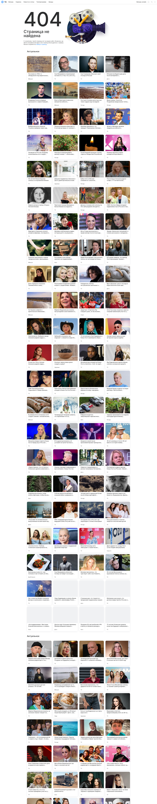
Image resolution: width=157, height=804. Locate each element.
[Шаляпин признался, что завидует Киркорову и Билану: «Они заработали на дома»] (91, 120)
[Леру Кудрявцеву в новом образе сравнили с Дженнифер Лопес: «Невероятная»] (65, 592)
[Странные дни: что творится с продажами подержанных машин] (91, 592)
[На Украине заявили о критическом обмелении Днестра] (39, 304)
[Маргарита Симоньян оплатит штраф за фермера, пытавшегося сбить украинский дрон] (39, 225)
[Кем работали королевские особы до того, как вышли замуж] (91, 697)
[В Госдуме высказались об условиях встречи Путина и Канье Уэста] (65, 435)
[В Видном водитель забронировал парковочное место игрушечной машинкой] (91, 409)
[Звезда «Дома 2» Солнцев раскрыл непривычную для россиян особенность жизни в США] (91, 671)
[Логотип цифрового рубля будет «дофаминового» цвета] (91, 723)
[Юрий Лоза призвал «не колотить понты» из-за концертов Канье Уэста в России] (91, 252)
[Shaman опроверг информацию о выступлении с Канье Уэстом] (65, 461)
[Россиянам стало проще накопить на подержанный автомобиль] (65, 252)
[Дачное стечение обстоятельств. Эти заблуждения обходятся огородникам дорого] (91, 199)
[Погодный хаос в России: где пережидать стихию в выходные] (91, 514)
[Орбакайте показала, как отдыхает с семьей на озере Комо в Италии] (65, 330)
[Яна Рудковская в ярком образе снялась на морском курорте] (117, 356)
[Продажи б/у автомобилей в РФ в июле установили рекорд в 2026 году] (91, 619)
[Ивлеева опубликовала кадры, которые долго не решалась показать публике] (65, 225)
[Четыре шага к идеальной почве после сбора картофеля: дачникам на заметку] (91, 488)
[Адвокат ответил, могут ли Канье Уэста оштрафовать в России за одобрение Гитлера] (65, 645)
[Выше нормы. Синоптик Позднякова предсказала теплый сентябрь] (117, 94)
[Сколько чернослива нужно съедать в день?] (65, 356)
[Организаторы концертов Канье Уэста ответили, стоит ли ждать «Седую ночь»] (91, 356)
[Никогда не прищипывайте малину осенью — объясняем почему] (65, 147)
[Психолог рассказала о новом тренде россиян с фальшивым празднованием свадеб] (39, 252)
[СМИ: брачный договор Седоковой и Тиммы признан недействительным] (39, 383)
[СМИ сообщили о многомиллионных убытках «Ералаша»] (65, 723)
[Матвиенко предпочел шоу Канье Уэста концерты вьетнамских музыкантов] (117, 645)
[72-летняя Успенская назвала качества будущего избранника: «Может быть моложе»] (117, 619)
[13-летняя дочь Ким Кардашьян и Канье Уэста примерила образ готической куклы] (91, 330)
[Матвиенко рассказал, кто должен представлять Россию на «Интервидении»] (117, 592)
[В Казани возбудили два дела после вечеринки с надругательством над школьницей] (117, 68)
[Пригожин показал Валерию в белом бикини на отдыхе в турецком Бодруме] (65, 199)
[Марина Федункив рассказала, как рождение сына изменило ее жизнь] (65, 304)
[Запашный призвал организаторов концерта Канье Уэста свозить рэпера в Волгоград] (91, 645)
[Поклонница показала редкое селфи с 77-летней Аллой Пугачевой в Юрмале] (117, 173)
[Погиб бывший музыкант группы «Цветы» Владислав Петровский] (91, 147)
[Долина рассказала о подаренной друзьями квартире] (65, 540)
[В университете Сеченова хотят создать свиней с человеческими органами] (39, 409)
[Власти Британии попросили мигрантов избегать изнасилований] (65, 94)
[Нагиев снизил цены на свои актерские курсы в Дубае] (117, 330)
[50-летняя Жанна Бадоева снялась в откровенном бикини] (39, 173)
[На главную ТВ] (5, 2)
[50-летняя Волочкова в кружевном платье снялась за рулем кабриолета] (117, 566)
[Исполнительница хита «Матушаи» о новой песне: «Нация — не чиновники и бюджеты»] (91, 540)
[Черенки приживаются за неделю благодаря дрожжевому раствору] (117, 409)
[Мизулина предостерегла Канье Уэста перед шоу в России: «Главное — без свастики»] (39, 435)
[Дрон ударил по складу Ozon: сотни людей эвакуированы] (117, 540)
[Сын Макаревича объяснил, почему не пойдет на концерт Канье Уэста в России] (65, 566)
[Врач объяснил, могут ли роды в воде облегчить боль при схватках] (117, 278)
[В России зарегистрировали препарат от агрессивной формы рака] (65, 697)
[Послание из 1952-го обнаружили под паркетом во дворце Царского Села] (39, 68)
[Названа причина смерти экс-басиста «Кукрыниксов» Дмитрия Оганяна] (117, 488)
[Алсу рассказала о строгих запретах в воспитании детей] (117, 514)
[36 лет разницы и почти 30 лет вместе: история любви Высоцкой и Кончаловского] (117, 435)
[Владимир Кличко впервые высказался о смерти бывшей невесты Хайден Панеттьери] (39, 94)
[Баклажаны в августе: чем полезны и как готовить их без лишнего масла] (39, 566)
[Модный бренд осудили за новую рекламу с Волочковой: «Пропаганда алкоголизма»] (117, 383)
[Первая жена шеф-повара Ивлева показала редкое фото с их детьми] (39, 758)
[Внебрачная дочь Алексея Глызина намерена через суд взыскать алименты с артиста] (39, 120)
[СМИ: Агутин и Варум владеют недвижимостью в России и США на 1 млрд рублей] (117, 199)
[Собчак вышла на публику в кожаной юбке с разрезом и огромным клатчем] (65, 488)
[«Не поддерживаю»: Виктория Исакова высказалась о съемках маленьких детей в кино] (39, 619)
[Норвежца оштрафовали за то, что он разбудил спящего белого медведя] (65, 784)
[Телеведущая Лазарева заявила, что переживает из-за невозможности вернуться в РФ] (65, 409)
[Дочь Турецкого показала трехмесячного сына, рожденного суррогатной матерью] (39, 278)
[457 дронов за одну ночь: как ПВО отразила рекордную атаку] (65, 671)
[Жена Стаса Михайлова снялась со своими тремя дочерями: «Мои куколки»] (117, 784)
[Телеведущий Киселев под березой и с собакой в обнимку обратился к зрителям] (91, 758)
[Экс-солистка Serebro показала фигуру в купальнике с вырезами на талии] (39, 592)
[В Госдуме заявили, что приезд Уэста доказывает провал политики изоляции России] (117, 252)
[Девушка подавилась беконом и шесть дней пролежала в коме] (65, 173)
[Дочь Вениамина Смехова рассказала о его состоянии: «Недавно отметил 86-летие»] (39, 671)
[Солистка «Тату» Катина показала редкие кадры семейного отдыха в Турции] (39, 356)
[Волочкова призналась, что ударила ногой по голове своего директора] (91, 784)
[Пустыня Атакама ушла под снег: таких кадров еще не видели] (91, 94)
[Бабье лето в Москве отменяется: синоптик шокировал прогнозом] (91, 173)
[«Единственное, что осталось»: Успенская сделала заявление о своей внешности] (39, 461)
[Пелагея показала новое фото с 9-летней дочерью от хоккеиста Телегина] (65, 120)
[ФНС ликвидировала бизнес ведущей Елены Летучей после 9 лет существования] (65, 514)
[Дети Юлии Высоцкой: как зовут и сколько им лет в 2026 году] (117, 758)
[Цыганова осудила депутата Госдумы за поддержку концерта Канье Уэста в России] (65, 758)
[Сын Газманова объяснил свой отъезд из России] (91, 68)
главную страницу (41, 44)
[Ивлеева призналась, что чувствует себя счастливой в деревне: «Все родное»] (91, 566)
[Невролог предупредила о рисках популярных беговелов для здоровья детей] (91, 461)
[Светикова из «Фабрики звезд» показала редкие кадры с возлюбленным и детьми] (39, 330)
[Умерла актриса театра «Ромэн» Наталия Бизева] (39, 199)
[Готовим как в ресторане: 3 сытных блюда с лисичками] (39, 723)
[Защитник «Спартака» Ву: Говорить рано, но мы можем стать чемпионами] (91, 304)
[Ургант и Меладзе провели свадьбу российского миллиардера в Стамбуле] (117, 120)
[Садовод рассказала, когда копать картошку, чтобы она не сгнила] (39, 488)
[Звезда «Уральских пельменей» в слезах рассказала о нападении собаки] (117, 225)
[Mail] (2, 2)
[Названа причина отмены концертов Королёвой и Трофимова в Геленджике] (117, 147)
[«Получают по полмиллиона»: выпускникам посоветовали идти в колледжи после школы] (39, 514)
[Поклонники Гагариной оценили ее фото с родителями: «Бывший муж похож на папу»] (65, 278)
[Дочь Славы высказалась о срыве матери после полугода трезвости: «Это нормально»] (91, 225)
